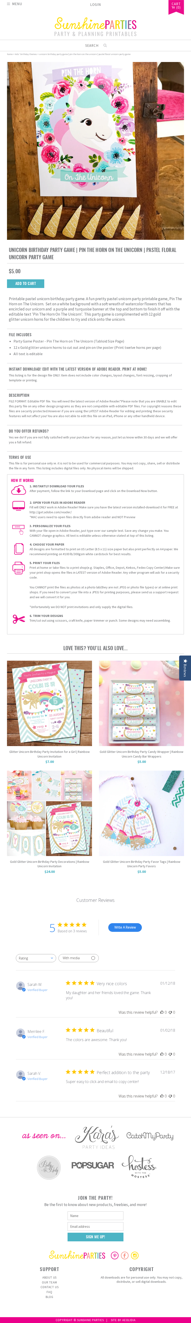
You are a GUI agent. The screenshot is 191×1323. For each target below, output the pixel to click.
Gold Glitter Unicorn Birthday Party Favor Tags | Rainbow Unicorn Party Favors (141, 864)
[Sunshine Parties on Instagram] (135, 1258)
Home (10, 54)
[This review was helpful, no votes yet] (162, 1012)
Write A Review (125, 927)
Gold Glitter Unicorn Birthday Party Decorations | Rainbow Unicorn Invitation (49, 864)
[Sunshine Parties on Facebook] (125, 1258)
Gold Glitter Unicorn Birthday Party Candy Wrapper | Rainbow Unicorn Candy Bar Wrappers (141, 754)
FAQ (49, 1292)
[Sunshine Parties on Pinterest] (115, 1258)
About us (49, 1277)
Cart (176, 4)
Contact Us (50, 1287)
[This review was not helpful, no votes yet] (170, 1012)
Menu (17, 4)
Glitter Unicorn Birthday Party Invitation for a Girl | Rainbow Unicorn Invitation (49, 754)
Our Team (49, 1282)
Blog (49, 1297)
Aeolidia (128, 1320)
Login (95, 4)
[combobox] (36, 958)
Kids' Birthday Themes (26, 54)
